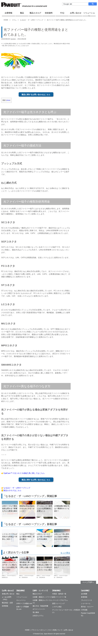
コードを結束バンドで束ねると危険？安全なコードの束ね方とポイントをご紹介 (44, 566)
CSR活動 (84, 610)
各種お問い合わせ (8, 594)
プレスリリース (86, 600)
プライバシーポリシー (39, 630)
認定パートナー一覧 (59, 597)
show (8, 100)
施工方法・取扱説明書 (40, 606)
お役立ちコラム (38, 615)
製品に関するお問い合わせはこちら (36, 94)
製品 (22, 13)
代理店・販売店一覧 (59, 594)
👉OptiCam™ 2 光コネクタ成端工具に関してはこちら (23, 473)
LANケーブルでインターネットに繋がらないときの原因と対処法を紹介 (9, 566)
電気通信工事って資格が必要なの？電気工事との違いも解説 (27, 564)
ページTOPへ (88, 582)
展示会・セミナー (87, 607)
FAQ (62, 13)
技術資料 (49, 13)
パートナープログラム (60, 600)
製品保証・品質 (7, 603)
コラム (14, 20)
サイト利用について (55, 630)
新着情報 (84, 597)
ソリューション (89, 14)
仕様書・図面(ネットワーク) (42, 597)
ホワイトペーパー (39, 609)
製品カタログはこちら (12, 490)
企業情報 (8, 13)
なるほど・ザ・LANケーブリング (31, 20)
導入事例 (36, 612)
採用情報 (5, 606)
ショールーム (85, 603)
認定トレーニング (58, 603)
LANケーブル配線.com (24, 603)
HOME (6, 20)
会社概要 (84, 594)
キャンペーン (21, 600)
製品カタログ (35, 13)
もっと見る (65, 553)
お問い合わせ (75, 13)
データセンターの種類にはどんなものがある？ (61, 564)
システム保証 (57, 607)
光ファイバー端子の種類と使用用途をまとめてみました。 (67, 20)
